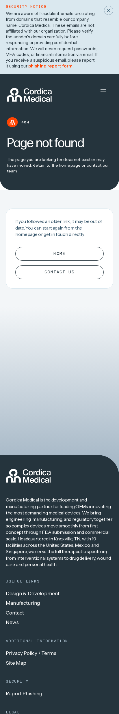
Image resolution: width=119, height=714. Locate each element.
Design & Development (33, 593)
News (12, 622)
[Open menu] (103, 90)
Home (59, 253)
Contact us (59, 272)
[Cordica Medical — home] (28, 476)
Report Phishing (24, 693)
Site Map (16, 663)
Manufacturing (23, 603)
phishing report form (50, 66)
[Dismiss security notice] (108, 10)
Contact (15, 613)
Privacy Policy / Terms (31, 653)
